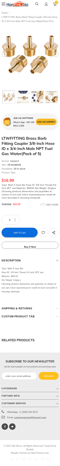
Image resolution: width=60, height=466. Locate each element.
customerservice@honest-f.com (30, 417)
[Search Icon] (36, 4)
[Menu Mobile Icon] (3, 4)
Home (5, 13)
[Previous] (4, 54)
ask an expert (46, 122)
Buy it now (30, 247)
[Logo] (17, 4)
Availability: (7, 168)
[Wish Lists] (43, 232)
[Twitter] (12, 426)
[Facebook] (5, 426)
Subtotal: (7, 204)
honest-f (14, 161)
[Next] (55, 54)
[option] (30, 54)
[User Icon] (46, 4)
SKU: (4, 165)
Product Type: (9, 172)
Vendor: (6, 161)
